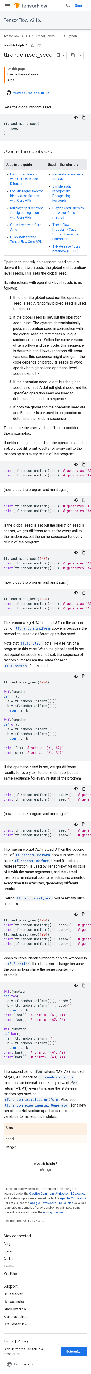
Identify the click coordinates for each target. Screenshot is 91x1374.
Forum (8, 1251)
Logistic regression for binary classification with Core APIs (26, 195)
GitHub (9, 1259)
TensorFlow (11, 36)
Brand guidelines (16, 1316)
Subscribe (74, 1351)
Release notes (14, 1301)
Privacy (23, 1341)
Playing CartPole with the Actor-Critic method (68, 212)
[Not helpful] (39, 45)
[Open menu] (7, 5)
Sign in (80, 5)
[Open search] (68, 5)
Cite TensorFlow (15, 1324)
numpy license (53, 1212)
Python (72, 36)
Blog (7, 1244)
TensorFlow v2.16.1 (23, 20)
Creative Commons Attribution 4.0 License (57, 1193)
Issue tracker (13, 1294)
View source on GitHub (31, 93)
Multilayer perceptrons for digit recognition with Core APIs (26, 212)
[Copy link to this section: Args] (17, 1128)
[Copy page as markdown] (73, 55)
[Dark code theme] (76, 117)
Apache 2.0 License (73, 1198)
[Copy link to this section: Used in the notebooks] (56, 152)
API (27, 36)
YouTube (10, 1274)
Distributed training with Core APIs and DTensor (24, 179)
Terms (8, 1341)
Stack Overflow (15, 1309)
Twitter (9, 1266)
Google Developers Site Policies (51, 1203)
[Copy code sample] (83, 117)
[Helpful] (32, 45)
